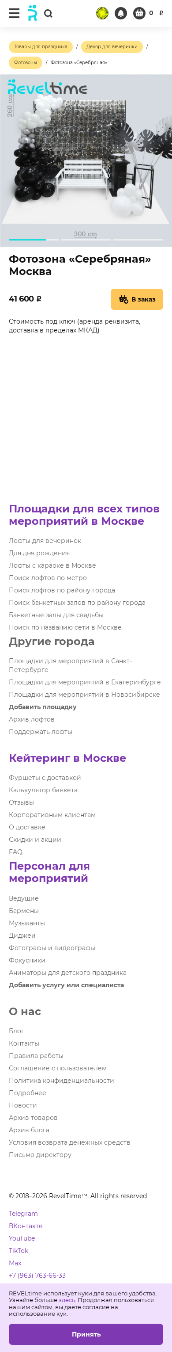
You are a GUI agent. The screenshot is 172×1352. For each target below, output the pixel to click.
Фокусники (27, 960)
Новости (23, 1105)
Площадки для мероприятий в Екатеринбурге (85, 682)
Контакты (24, 1043)
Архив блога (29, 1130)
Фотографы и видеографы (52, 948)
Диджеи (22, 936)
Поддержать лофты (40, 732)
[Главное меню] (14, 13)
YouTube (22, 1238)
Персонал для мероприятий (49, 872)
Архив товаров (33, 1118)
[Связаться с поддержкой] (121, 13)
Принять (86, 1334)
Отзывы (21, 802)
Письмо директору (40, 1155)
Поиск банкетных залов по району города (77, 603)
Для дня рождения (39, 553)
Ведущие (24, 898)
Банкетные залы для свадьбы (56, 615)
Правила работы (36, 1056)
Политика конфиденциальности (61, 1081)
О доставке (27, 827)
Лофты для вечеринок (45, 541)
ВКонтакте (26, 1226)
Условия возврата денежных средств (70, 1142)
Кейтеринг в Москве (67, 758)
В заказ (143, 299)
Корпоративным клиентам (52, 815)
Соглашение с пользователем (58, 1068)
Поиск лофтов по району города (62, 590)
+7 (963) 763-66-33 (37, 1275)
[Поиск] (48, 13)
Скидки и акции (35, 840)
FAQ (15, 852)
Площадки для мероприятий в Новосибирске (84, 695)
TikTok (18, 1251)
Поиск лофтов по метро (48, 578)
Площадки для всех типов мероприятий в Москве (84, 514)
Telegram (23, 1214)
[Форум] (102, 13)
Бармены (24, 911)
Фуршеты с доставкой (45, 778)
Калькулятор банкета (43, 790)
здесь (67, 1299)
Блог (16, 1031)
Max (15, 1263)
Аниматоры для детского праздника (68, 973)
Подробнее (27, 1093)
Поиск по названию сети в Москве (65, 627)
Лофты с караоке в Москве (52, 565)
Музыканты (27, 923)
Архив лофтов (32, 719)
